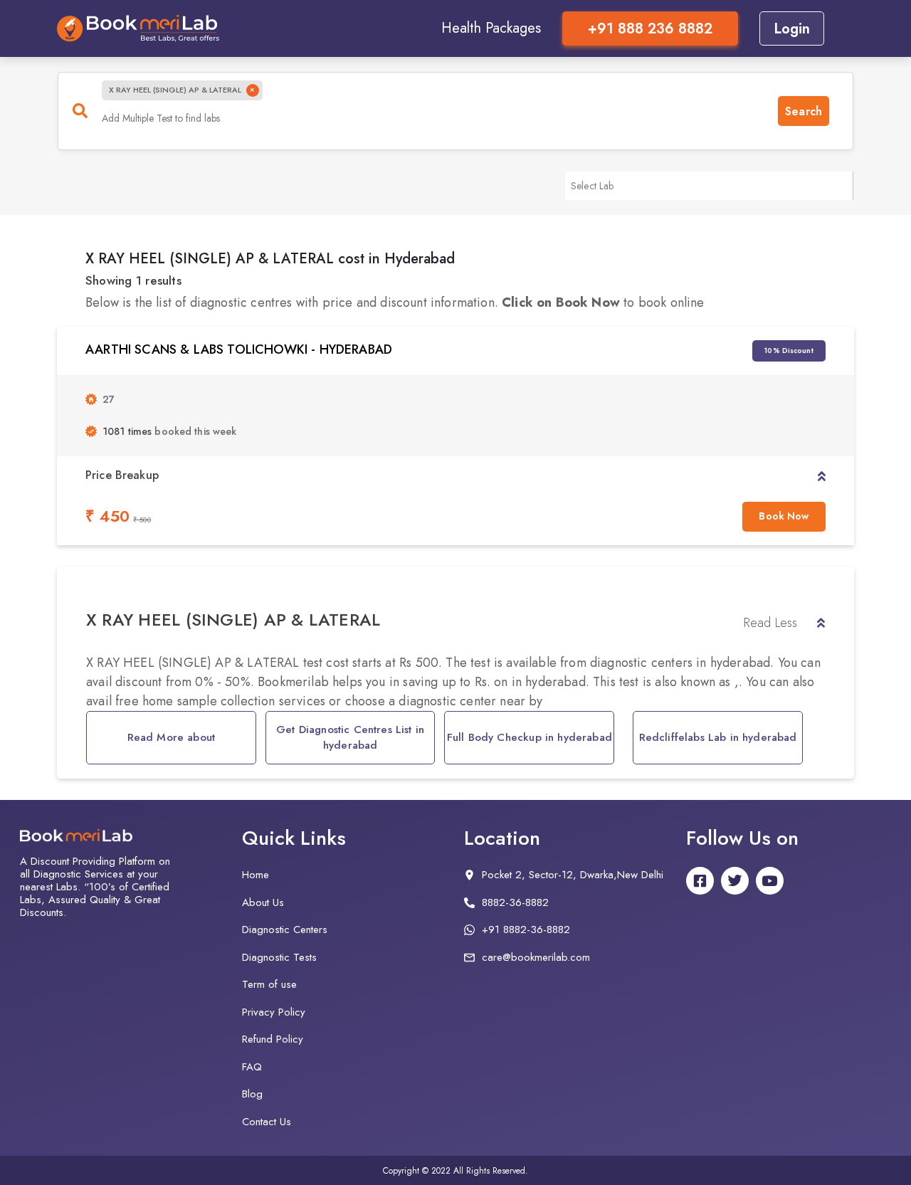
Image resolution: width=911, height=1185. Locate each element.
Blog (252, 1094)
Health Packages (491, 28)
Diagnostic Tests (279, 957)
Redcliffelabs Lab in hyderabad (718, 737)
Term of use (269, 984)
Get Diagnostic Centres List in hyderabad (350, 738)
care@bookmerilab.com (536, 957)
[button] (822, 475)
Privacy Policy (273, 1012)
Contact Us (266, 1121)
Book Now (784, 516)
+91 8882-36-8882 (526, 929)
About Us (263, 902)
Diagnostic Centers (284, 929)
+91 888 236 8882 (650, 29)
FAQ (252, 1067)
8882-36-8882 (515, 902)
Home (255, 875)
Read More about (171, 737)
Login (792, 29)
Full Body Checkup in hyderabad (529, 737)
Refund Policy (272, 1039)
